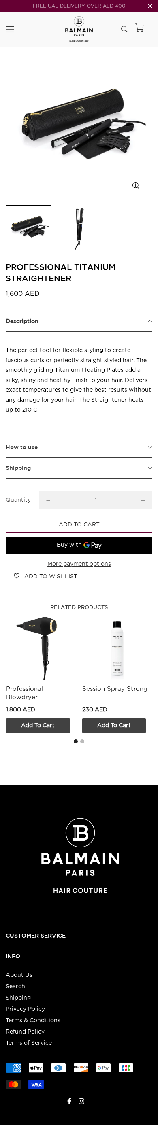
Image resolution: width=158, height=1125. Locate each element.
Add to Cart (38, 725)
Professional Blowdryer (24, 693)
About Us (19, 975)
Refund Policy (25, 1032)
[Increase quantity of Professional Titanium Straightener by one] (143, 500)
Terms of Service (29, 1043)
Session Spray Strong (114, 689)
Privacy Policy (25, 1009)
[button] (79, 321)
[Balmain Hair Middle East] (79, 29)
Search (15, 986)
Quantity (18, 500)
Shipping (18, 998)
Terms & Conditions (33, 1020)
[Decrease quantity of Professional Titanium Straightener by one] (48, 500)
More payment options (79, 564)
